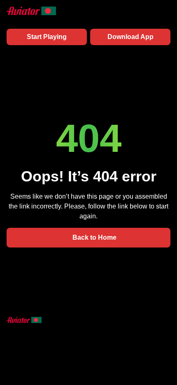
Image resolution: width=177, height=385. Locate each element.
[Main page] (31, 11)
